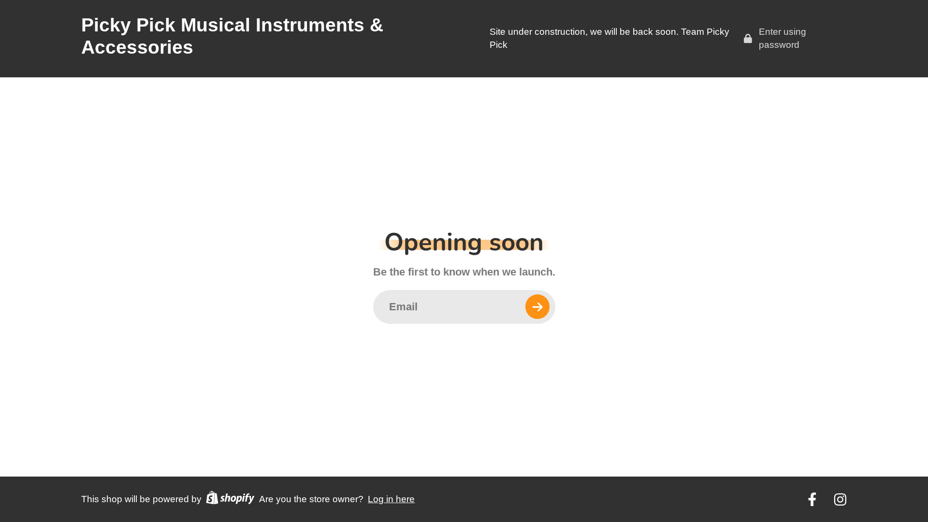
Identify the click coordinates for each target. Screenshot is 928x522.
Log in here (391, 499)
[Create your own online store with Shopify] (230, 499)
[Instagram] (840, 500)
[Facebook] (812, 500)
